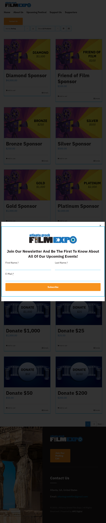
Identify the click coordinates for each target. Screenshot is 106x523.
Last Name (61, 262)
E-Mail (9, 273)
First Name (12, 262)
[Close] (100, 225)
